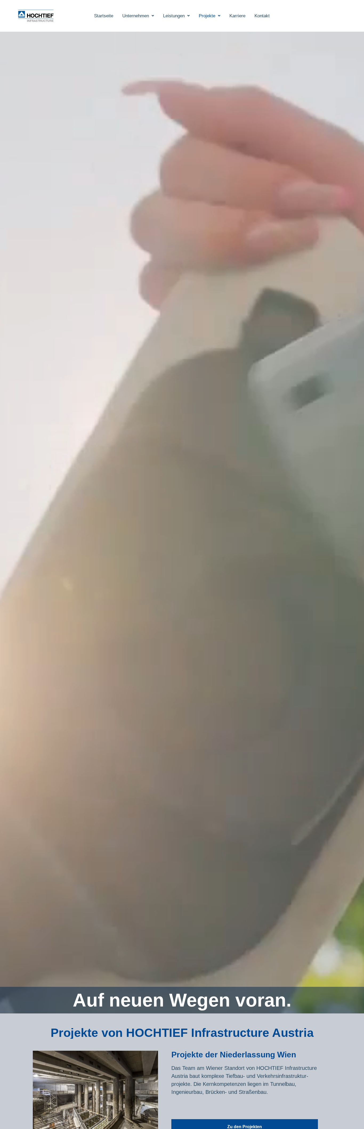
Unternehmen (135, 15)
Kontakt (262, 15)
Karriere (237, 15)
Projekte (207, 15)
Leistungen (174, 15)
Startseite (103, 15)
